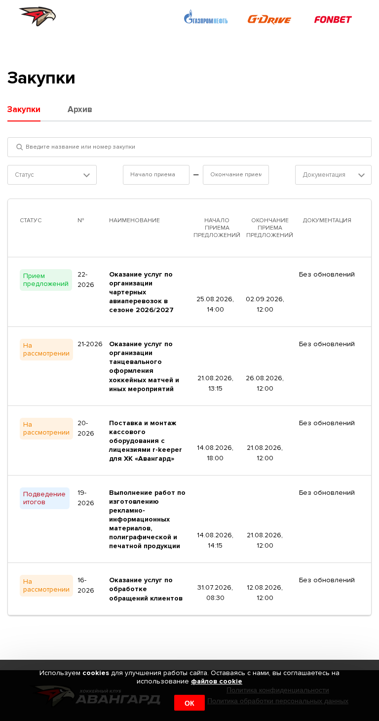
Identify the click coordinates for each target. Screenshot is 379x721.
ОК (189, 703)
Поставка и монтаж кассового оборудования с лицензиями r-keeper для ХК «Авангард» (145, 441)
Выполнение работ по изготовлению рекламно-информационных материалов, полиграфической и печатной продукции (147, 519)
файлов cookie (216, 681)
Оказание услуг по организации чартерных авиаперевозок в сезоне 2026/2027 (141, 292)
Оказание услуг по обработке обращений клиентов (146, 589)
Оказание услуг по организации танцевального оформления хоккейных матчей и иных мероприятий (144, 366)
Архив (80, 109)
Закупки (23, 109)
